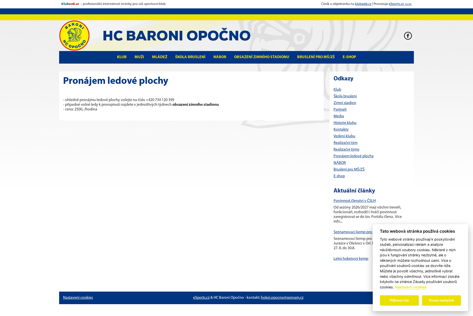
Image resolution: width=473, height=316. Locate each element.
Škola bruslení (190, 57)
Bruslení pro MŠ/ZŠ (316, 57)
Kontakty (341, 130)
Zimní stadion (345, 103)
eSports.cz (201, 298)
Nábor (219, 57)
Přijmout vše (399, 300)
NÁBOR (340, 163)
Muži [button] (139, 57)
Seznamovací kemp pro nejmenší (361, 232)
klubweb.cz (363, 4)
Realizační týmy (346, 150)
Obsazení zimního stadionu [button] (261, 57)
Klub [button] (122, 57)
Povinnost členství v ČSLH (355, 201)
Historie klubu (345, 123)
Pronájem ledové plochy (354, 156)
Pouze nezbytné (441, 300)
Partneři (340, 110)
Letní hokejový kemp (351, 259)
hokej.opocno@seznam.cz (282, 298)
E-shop (349, 57)
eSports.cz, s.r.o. (400, 4)
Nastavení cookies (78, 298)
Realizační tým (345, 143)
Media (339, 116)
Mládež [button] (159, 57)
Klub (337, 90)
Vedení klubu (344, 136)
